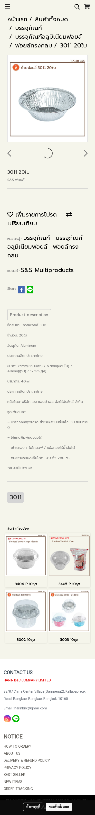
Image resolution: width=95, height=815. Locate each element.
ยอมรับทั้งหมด (59, 807)
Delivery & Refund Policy (27, 760)
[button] (75, 6)
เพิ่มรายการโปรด (35, 214)
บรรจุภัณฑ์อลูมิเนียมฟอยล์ (44, 242)
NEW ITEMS (13, 781)
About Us (12, 753)
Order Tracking (18, 789)
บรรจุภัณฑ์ (37, 238)
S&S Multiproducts (47, 270)
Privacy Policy (17, 767)
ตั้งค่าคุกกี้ (33, 807)
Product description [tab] (29, 315)
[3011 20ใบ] (47, 99)
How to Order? (17, 746)
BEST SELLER (14, 774)
